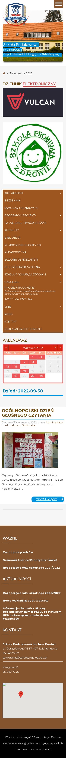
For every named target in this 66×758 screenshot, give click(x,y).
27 (16, 375)
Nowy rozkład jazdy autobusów (25, 600)
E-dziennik (12, 200)
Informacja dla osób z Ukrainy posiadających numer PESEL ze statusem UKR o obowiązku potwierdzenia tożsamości (32, 613)
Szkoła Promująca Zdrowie (25, 274)
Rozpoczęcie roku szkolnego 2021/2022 (31, 567)
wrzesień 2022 (33, 348)
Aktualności (13, 193)
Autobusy (11, 230)
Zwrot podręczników (18, 552)
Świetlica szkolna (18, 299)
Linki (8, 306)
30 (41, 375)
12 (7, 366)
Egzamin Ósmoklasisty (21, 259)
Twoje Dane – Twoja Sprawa (25, 222)
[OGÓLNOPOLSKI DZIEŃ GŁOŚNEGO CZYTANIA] (30, 450)
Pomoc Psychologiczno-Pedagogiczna (23, 249)
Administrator (55, 422)
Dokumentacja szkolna (22, 267)
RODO (8, 314)
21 (24, 371)
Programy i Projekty (20, 215)
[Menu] (58, 4)
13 (16, 366)
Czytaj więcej (50, 499)
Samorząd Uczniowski (21, 208)
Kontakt (10, 321)
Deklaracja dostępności (23, 329)
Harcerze (11, 282)
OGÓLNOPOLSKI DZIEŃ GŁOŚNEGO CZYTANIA (28, 413)
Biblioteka (12, 237)
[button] (20, 694)
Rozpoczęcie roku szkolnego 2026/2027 (32, 593)
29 (32, 375)
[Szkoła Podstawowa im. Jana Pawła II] (16, 14)
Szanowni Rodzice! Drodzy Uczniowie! (30, 560)
